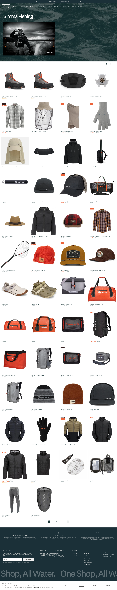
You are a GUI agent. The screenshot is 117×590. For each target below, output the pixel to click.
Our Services (75, 557)
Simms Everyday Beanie (36, 409)
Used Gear (74, 6)
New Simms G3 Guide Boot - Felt (9, 96)
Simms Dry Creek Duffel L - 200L (97, 304)
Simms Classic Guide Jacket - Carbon (39, 236)
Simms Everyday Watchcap (66, 409)
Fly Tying (64, 6)
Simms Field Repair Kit (65, 480)
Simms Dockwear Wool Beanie (38, 270)
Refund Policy (87, 557)
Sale (69, 6)
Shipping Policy (87, 560)
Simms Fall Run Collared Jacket (96, 444)
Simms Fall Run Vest (35, 480)
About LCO (15, 6)
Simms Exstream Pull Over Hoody (68, 444)
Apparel (36, 6)
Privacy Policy (54, 587)
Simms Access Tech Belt (66, 96)
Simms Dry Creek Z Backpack (37, 375)
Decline (108, 585)
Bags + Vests (42, 6)
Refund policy (87, 564)
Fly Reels (26, 6)
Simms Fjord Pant (6, 515)
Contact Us (86, 553)
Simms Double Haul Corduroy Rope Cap (98, 270)
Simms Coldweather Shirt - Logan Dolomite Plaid (100, 236)
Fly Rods (21, 6)
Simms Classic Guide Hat (7, 236)
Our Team (74, 558)
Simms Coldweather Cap (66, 236)
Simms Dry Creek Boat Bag (66, 304)
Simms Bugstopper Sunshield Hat (9, 166)
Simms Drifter (5, 304)
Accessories (49, 6)
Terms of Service (88, 562)
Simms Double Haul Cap (66, 270)
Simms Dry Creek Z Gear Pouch (67, 375)
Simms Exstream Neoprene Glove (38, 444)
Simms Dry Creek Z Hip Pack (96, 375)
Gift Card (80, 6)
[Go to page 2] (68, 521)
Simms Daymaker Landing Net (9, 270)
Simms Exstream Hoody (7, 444)
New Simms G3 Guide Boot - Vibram (39, 96)
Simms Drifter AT (35, 304)
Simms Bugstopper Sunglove (96, 131)
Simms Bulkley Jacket (65, 166)
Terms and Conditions (89, 558)
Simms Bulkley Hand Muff (37, 166)
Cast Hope (48, 555)
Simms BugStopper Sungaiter (67, 131)
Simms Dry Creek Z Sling (7, 409)
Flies (55, 6)
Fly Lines (59, 6)
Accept (94, 585)
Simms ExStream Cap (94, 409)
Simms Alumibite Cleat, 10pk (96, 96)
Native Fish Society (55, 555)
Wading (31, 6)
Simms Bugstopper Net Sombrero (38, 131)
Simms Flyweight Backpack (37, 515)
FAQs (85, 555)
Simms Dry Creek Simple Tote (8, 375)
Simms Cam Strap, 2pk (95, 166)
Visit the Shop (75, 553)
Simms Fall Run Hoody (7, 480)
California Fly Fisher (47, 554)
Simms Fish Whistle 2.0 (95, 480)
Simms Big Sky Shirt (6, 131)
